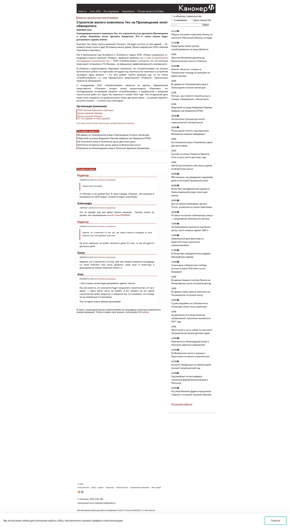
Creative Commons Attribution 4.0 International (136, 510)
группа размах (104, 123)
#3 (96, 226)
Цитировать (111, 180)
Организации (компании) (139, 487)
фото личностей (202, 20)
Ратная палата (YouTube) (151, 11)
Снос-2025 (95, 11)
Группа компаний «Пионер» (90, 113)
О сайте (80, 484)
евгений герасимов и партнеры (122, 123)
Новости (82, 11)
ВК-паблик (144, 312)
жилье (83, 123)
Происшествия (122, 487)
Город (93, 487)
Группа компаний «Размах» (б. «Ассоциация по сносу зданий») (94, 117)
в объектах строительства (187, 16)
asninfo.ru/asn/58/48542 (118, 215)
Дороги (100, 487)
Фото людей (156, 487)
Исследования (111, 11)
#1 (96, 180)
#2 (96, 208)
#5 (96, 279)
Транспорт (110, 487)
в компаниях (180, 20)
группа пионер (91, 123)
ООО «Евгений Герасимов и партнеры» (96, 110)
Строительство (83, 487)
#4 (96, 257)
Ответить (101, 180)
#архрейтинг (128, 11)
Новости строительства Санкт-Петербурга (98, 18)
